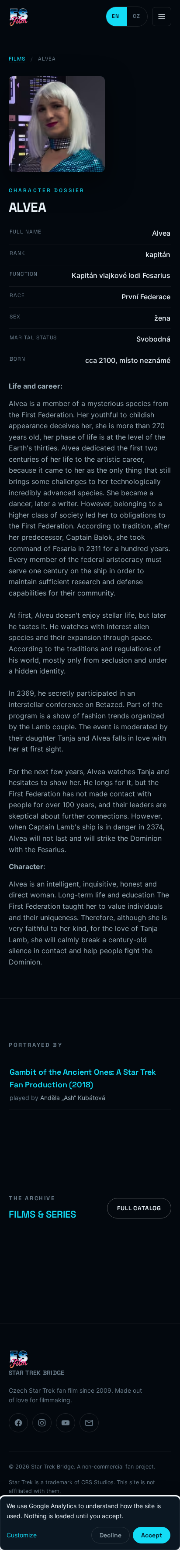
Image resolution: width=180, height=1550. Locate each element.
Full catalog (139, 1208)
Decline (110, 1535)
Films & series (42, 1214)
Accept (151, 1535)
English (116, 16)
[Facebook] (18, 1422)
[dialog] (90, 1523)
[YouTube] (65, 1422)
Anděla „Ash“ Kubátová (72, 1097)
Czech (137, 16)
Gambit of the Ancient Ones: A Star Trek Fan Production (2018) (83, 1078)
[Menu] (161, 16)
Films (17, 58)
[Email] (89, 1422)
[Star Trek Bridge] (20, 16)
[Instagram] (42, 1422)
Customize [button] (22, 1535)
